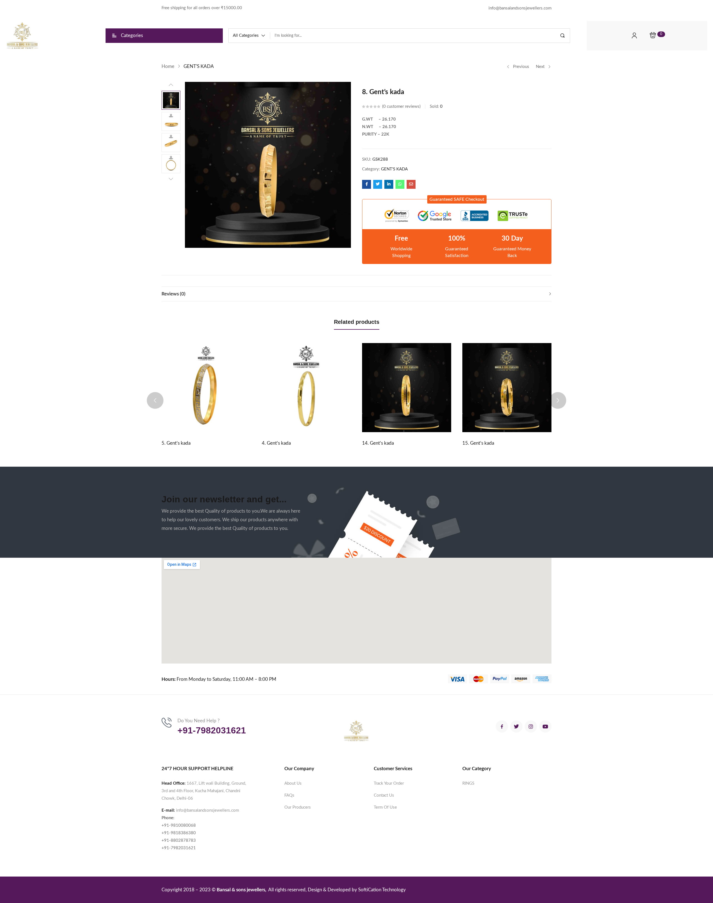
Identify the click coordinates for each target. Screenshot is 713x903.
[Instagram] (531, 726)
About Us (293, 783)
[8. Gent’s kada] (366, 184)
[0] (652, 35)
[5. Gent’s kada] (206, 387)
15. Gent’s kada (478, 443)
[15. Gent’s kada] (506, 387)
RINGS (468, 783)
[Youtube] (545, 726)
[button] (249, 35)
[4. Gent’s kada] (306, 387)
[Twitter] (516, 726)
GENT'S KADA (199, 66)
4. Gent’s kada (276, 443)
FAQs (289, 795)
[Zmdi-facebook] (502, 726)
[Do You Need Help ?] (167, 723)
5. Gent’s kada (176, 443)
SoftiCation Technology (382, 889)
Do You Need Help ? (198, 720)
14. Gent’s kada (378, 443)
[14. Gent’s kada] (406, 387)
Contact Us (384, 795)
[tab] (356, 294)
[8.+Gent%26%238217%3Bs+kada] (377, 184)
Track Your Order (389, 783)
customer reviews (401, 106)
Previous (521, 67)
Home (168, 66)
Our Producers (297, 807)
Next (540, 67)
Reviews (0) (173, 294)
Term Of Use (385, 807)
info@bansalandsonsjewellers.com (207, 810)
